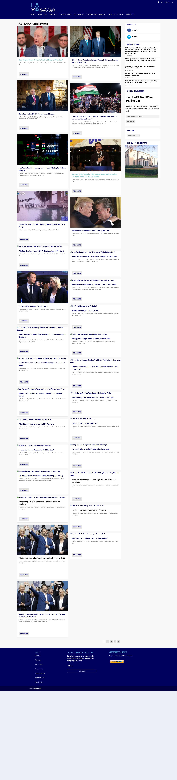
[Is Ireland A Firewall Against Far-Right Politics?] (42, 445)
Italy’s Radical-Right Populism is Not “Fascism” (89, 510)
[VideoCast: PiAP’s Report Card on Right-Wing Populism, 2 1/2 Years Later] (95, 474)
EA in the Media (114, 14)
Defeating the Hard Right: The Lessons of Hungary (37, 114)
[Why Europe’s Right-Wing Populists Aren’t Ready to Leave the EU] (42, 540)
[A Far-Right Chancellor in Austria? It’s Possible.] (42, 420)
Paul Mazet (23, 309)
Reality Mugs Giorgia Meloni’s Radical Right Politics (91, 339)
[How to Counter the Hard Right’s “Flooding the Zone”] (95, 212)
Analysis (37, 117)
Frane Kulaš (23, 427)
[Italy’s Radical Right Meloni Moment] (95, 419)
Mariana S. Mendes (78, 452)
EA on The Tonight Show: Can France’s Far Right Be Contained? (94, 256)
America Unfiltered (95, 14)
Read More (24, 74)
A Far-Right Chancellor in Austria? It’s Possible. (36, 424)
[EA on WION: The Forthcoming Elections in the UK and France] (95, 280)
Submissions (38, 669)
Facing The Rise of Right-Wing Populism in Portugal (90, 449)
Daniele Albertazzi (25, 507)
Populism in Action (40, 63)
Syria (33, 14)
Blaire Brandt (23, 173)
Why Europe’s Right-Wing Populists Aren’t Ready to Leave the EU (42, 558)
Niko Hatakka (77, 541)
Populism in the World (51, 63)
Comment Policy (39, 677)
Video (92, 67)
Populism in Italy (33, 481)
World (52, 14)
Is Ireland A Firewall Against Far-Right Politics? (36, 450)
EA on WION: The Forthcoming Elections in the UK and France (94, 285)
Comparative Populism (45, 507)
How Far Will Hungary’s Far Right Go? (85, 310)
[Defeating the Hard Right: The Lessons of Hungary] (42, 95)
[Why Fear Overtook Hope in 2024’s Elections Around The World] (42, 247)
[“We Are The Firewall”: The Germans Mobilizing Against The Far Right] (42, 358)
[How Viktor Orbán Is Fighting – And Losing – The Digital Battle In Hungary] (42, 149)
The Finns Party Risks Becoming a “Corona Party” (90, 538)
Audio (36, 340)
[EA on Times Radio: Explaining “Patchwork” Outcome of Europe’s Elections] (42, 329)
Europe (51, 117)
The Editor (38, 660)
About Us (37, 655)
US (46, 14)
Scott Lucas (23, 230)
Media (62, 340)
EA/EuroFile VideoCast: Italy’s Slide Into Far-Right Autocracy (41, 476)
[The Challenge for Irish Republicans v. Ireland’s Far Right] (95, 393)
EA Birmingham (44, 117)
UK (58, 63)
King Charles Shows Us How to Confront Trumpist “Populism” (41, 60)
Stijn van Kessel (24, 561)
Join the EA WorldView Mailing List (139, 98)
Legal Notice (38, 664)
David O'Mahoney (25, 453)
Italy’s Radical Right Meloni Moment (85, 423)
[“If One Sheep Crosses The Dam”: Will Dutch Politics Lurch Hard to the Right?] (95, 361)
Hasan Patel (23, 63)
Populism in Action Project (72, 14)
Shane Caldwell (77, 400)
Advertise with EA (40, 673)
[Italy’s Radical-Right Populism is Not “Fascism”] (95, 506)
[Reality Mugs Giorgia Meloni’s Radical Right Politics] (95, 334)
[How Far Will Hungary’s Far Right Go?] (95, 306)
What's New (34, 175)
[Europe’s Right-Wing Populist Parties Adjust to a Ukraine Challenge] (42, 497)
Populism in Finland (109, 541)
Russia (51, 230)
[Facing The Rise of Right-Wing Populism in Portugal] (95, 445)
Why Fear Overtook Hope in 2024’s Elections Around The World (41, 251)
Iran (40, 14)
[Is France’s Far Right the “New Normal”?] (42, 287)
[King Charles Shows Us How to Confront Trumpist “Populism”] (42, 41)
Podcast (129, 14)
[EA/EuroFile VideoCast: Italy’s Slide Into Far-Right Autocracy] (42, 471)
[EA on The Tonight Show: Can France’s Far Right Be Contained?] (95, 252)
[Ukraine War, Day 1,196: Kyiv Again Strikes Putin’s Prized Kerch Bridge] (42, 206)
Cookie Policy (39, 682)
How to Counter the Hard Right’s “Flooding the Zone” (91, 231)
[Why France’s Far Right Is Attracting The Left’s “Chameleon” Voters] (42, 389)
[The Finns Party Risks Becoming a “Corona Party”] (95, 534)
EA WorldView (37, 688)
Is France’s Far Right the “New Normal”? (33, 306)
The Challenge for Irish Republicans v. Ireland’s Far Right (92, 397)
